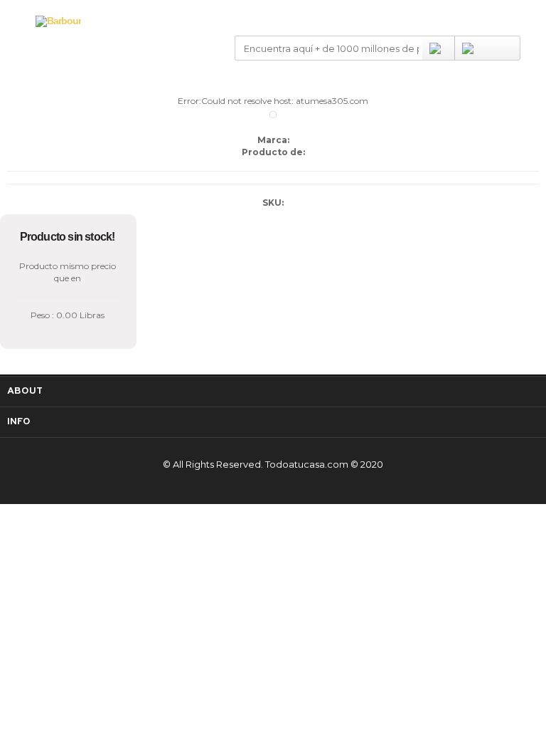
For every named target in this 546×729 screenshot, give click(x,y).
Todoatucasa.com (306, 464)
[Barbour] (58, 20)
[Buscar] (438, 48)
